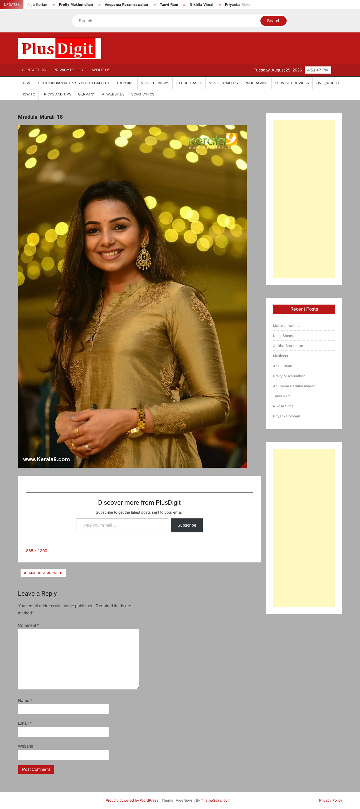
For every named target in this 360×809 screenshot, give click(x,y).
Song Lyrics (142, 94)
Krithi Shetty (283, 336)
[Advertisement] (304, 199)
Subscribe (186, 525)
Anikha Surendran (288, 346)
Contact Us (34, 70)
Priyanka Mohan (217, 4)
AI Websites (113, 94)
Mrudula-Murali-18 (46, 573)
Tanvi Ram (147, 4)
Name (25, 700)
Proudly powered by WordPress (132, 800)
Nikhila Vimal (180, 4)
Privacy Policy (68, 70)
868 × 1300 (36, 550)
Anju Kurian (282, 366)
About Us (100, 70)
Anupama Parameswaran (104, 4)
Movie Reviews (155, 83)
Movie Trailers (223, 83)
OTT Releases (189, 83)
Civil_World (327, 83)
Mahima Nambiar (287, 326)
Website (25, 746)
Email (24, 723)
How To (28, 94)
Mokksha (280, 356)
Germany (86, 94)
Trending (125, 83)
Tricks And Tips (56, 94)
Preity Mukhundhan (54, 4)
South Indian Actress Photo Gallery (74, 83)
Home (26, 83)
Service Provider (292, 83)
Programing (256, 83)
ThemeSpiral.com (216, 800)
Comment (28, 625)
